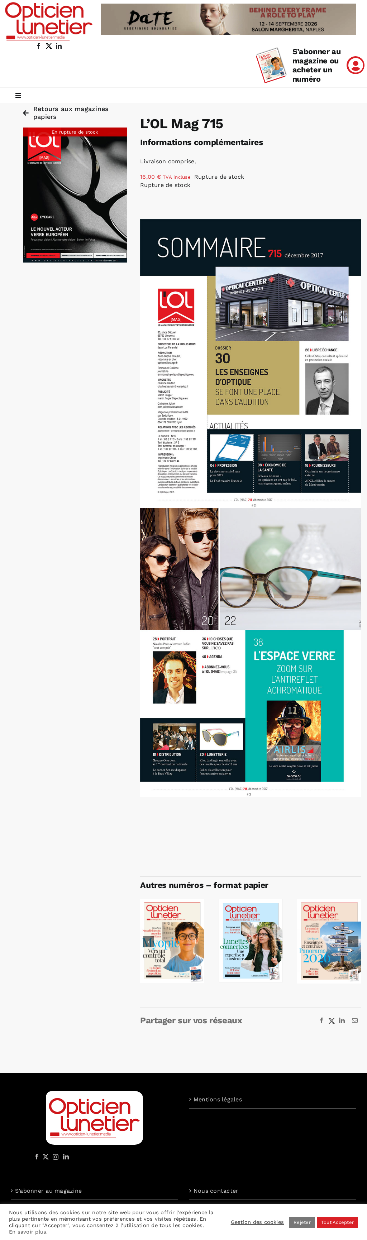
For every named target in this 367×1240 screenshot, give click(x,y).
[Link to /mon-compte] (355, 65)
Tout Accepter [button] (337, 1222)
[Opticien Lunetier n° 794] (251, 902)
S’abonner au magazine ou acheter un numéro (316, 65)
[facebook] (39, 46)
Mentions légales (218, 1099)
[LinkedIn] (341, 1021)
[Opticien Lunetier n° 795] (172, 902)
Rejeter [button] (302, 1222)
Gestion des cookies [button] (257, 1222)
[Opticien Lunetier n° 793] (329, 902)
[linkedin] (59, 46)
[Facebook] (321, 1021)
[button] (148, 941)
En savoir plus (27, 1232)
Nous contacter (216, 1190)
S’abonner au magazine (48, 1190)
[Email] (354, 1021)
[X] (331, 1021)
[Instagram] (54, 1156)
